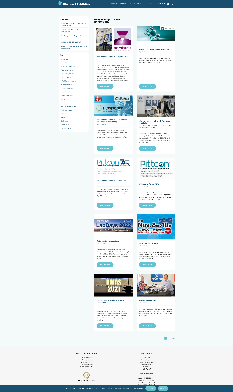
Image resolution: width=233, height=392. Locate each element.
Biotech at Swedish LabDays (108, 241)
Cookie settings (137, 388)
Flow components (162, 125)
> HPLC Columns (65, 77)
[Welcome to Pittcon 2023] (156, 169)
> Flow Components (66, 70)
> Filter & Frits (65, 63)
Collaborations (146, 125)
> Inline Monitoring (66, 85)
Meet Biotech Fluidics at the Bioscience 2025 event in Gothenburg (112, 121)
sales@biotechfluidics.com (147, 385)
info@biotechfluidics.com (146, 380)
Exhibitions (103, 59)
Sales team (146, 358)
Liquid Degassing (86, 358)
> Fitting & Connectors (67, 66)
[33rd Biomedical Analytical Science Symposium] (113, 285)
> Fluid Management (67, 74)
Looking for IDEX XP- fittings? (71, 42)
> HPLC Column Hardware (68, 81)
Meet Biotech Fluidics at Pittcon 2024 (111, 181)
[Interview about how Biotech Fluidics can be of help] (156, 106)
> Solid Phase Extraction (68, 107)
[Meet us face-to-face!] (156, 285)
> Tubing (63, 114)
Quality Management (147, 362)
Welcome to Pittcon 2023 (149, 184)
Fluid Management (86, 365)
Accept (150, 388)
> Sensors (63, 99)
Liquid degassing (150, 127)
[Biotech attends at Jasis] (156, 227)
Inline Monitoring (86, 360)
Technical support (147, 360)
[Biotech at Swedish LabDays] (113, 225)
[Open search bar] (172, 4)
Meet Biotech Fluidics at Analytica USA (154, 49)
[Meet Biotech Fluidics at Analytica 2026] (113, 39)
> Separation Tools (66, 103)
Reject (162, 388)
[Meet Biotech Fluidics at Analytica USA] (156, 36)
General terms (146, 365)
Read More (105, 86)
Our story (146, 367)
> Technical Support (66, 110)
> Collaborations (65, 128)
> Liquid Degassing (66, 88)
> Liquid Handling (66, 92)
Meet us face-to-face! (147, 300)
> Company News (65, 125)
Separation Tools (86, 362)
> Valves (62, 117)
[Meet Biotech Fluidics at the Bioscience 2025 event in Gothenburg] (113, 105)
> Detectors (64, 59)
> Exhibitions (64, 121)
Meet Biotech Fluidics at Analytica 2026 (112, 56)
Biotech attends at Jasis (148, 243)
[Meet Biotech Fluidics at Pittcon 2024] (113, 167)
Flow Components (86, 367)
